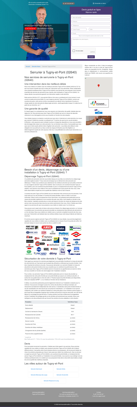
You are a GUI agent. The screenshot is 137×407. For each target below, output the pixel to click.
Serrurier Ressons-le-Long (51, 381)
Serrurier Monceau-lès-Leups (39, 375)
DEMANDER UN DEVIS (46, 28)
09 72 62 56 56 (69, 3)
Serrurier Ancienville (62, 375)
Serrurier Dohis (61, 369)
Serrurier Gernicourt (36, 369)
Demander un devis (100, 3)
